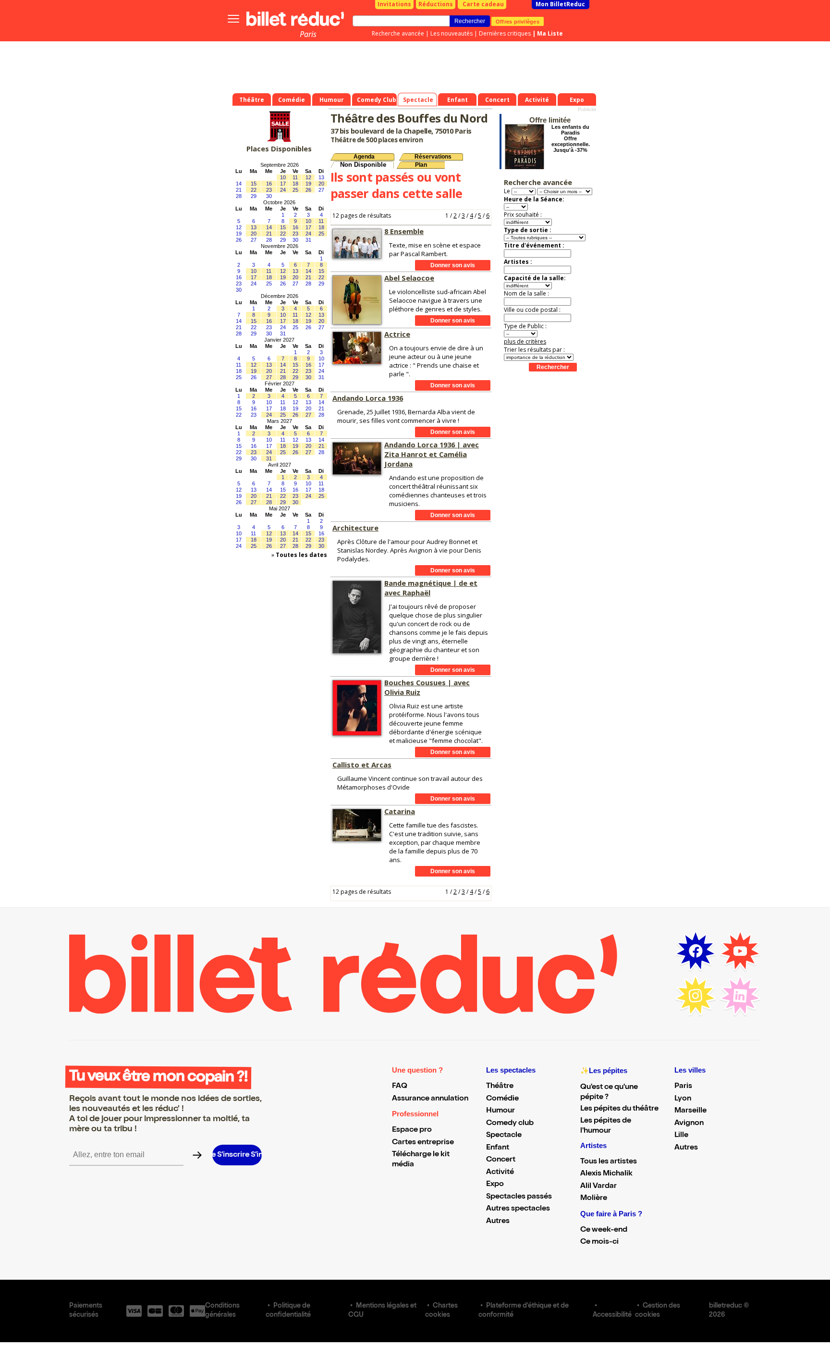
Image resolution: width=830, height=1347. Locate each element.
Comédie (502, 1099)
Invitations (394, 4)
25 (295, 190)
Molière (593, 1198)
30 (269, 196)
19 (308, 183)
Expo (495, 1184)
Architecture (355, 527)
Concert (500, 1160)
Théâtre (499, 1086)
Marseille (690, 1111)
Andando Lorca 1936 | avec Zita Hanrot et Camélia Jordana (431, 454)
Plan (421, 164)
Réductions (435, 4)
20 (321, 183)
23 (269, 190)
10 (283, 177)
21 (239, 190)
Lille (681, 1135)
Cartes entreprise (423, 1143)
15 (253, 183)
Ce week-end (603, 1230)
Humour (500, 1111)
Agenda (364, 156)
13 (321, 177)
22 (253, 190)
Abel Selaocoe (409, 278)
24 (283, 190)
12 (308, 177)
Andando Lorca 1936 (367, 398)
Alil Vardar (598, 1186)
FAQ (399, 1086)
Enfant (497, 1148)
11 (295, 177)
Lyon (682, 1099)
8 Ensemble (404, 231)
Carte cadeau (483, 4)
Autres (498, 1221)
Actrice (397, 334)
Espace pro (412, 1130)
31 (308, 240)
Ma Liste (550, 33)
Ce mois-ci (599, 1242)
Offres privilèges (517, 21)
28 (239, 196)
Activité (500, 1172)
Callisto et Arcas (361, 764)
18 (295, 183)
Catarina (399, 811)
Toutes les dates (301, 555)
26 (308, 190)
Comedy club (510, 1123)
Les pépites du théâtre (619, 1109)
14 (239, 183)
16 (269, 183)
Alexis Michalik (606, 1174)
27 (321, 190)
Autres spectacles (518, 1209)
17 (283, 183)
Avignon (689, 1123)
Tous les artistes (608, 1162)
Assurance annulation (430, 1099)
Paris (308, 34)
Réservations (433, 156)
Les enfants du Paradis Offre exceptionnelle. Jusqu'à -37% (570, 138)
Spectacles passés (519, 1197)
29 (253, 196)
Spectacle (504, 1135)
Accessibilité (612, 1315)
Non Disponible (363, 164)
